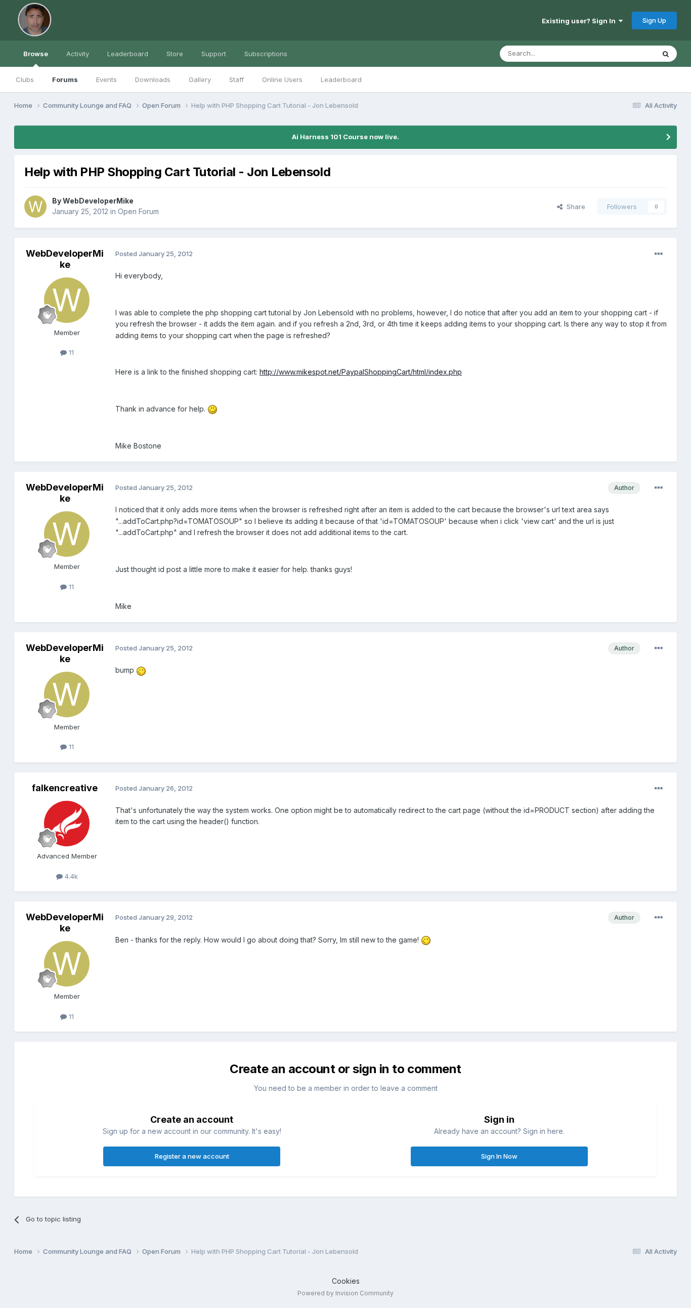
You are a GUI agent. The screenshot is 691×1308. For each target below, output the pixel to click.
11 (70, 352)
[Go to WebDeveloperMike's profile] (35, 206)
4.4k (70, 876)
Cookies (346, 1281)
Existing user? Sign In (580, 21)
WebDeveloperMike (98, 200)
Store (174, 54)
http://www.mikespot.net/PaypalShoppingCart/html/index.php (361, 371)
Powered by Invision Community (345, 1293)
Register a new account (192, 1156)
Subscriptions (265, 54)
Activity (77, 54)
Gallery (200, 79)
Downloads (152, 79)
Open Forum (138, 211)
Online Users (282, 79)
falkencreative (65, 788)
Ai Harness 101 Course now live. (345, 137)
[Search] (666, 54)
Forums (65, 79)
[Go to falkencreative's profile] (67, 823)
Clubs (25, 79)
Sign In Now (499, 1156)
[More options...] (659, 254)
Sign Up (654, 20)
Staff (236, 79)
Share (574, 206)
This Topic (625, 53)
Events (106, 79)
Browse (35, 54)
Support (213, 54)
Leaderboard (341, 79)
